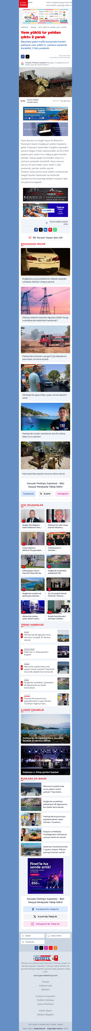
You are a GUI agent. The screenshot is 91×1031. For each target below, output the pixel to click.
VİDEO (28, 936)
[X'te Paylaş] (27, 57)
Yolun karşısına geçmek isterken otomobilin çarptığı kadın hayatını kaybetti (52, 3)
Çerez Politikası (45, 1004)
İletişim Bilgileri (45, 1014)
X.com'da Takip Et (47, 916)
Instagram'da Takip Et (48, 924)
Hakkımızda (45, 985)
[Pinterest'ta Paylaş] (50, 230)
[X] (41, 948)
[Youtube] (51, 948)
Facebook (28, 493)
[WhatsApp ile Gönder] (55, 230)
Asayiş (33, 27)
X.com (47, 493)
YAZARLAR (29, 942)
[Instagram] (46, 948)
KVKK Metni (45, 1010)
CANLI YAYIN (56, 936)
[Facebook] (36, 948)
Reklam (45, 989)
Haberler (24, 27)
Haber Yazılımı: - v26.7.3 (45, 1028)
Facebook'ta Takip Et (47, 909)
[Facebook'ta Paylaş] (23, 57)
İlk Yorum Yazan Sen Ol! (48, 237)
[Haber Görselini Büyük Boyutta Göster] (45, 82)
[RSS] (55, 948)
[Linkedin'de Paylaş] (45, 230)
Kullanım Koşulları (45, 996)
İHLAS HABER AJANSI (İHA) (33, 101)
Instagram (62, 493)
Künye (45, 981)
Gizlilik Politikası (45, 1000)
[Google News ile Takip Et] (65, 101)
